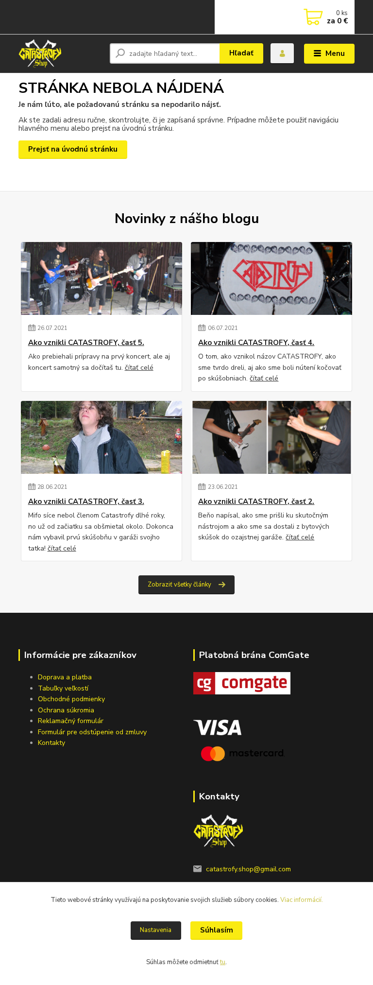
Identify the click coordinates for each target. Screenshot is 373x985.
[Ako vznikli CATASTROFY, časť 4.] (271, 278)
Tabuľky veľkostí (63, 688)
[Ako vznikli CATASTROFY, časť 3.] (101, 437)
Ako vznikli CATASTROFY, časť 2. (256, 502)
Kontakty (51, 742)
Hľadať (241, 53)
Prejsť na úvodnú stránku (73, 149)
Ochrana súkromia (66, 710)
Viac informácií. (301, 900)
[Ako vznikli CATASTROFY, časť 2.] (271, 437)
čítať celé (139, 367)
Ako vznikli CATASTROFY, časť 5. (86, 343)
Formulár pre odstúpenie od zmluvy (92, 732)
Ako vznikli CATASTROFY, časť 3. (86, 502)
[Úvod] (60, 53)
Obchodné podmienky (71, 699)
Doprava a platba (65, 677)
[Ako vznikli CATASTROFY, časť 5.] (101, 278)
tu (222, 962)
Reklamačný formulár (70, 721)
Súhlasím (216, 930)
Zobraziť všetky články (179, 584)
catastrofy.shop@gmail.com (248, 869)
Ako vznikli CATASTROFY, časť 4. (256, 343)
